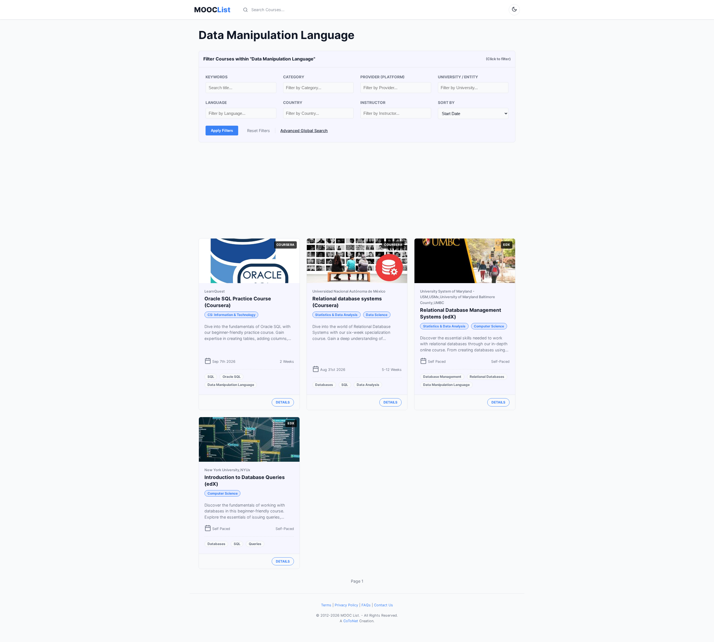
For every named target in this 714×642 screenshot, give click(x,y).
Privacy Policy (346, 605)
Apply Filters (222, 130)
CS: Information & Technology (231, 315)
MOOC (212, 9)
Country (292, 102)
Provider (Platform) (382, 77)
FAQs (366, 605)
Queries (255, 544)
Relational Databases (487, 376)
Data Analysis (368, 385)
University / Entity (458, 77)
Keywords (217, 77)
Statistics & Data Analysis (336, 315)
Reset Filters (258, 130)
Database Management (442, 376)
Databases (324, 385)
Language (216, 102)
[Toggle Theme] (514, 9)
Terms (326, 605)
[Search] (245, 9)
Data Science (376, 315)
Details (283, 402)
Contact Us (383, 605)
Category (293, 77)
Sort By (446, 102)
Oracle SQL (232, 376)
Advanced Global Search (304, 130)
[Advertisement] (357, 190)
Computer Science (489, 326)
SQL (211, 376)
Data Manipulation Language (231, 385)
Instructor (372, 102)
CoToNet (350, 621)
